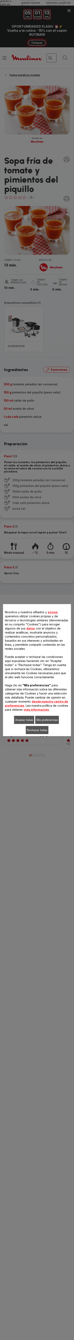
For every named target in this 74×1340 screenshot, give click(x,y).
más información (36, 709)
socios (53, 612)
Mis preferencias (47, 719)
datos (30, 628)
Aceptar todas (24, 719)
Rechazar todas (37, 730)
